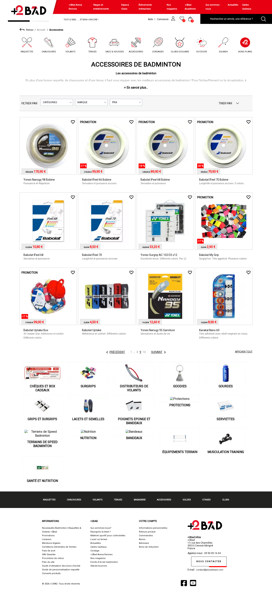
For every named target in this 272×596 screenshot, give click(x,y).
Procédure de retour (53, 558)
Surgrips (88, 386)
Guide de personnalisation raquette (60, 569)
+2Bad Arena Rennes (75, 7)
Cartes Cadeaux (246, 7)
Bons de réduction (149, 547)
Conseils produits (51, 573)
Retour (29, 29)
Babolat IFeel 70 (92, 254)
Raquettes (27, 51)
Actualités (233, 5)
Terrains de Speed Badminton (42, 444)
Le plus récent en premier (237, 103)
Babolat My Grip (209, 254)
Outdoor (201, 51)
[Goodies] (180, 373)
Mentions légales (51, 543)
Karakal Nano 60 (209, 330)
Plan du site (48, 562)
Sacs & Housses (114, 51)
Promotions (48, 535)
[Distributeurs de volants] (134, 373)
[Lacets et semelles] (88, 406)
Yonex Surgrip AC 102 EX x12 (159, 254)
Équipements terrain (179, 452)
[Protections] (180, 399)
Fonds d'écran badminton (104, 562)
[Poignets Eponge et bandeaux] (134, 406)
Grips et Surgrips (42, 419)
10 (144, 352)
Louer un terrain (98, 539)
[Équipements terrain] (180, 439)
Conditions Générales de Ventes (59, 547)
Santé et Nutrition (42, 481)
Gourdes (226, 386)
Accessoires (136, 51)
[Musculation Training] (226, 439)
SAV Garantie (49, 554)
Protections (179, 405)
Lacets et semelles (88, 419)
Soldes (187, 499)
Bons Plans (245, 51)
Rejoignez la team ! (100, 531)
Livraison (46, 539)
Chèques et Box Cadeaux (42, 388)
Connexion (163, 19)
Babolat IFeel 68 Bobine (155, 179)
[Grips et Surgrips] (42, 406)
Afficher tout (243, 351)
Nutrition (88, 438)
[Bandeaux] (134, 432)
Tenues (92, 51)
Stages (206, 499)
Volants (70, 51)
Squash (223, 51)
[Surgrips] (88, 373)
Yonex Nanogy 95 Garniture (158, 330)
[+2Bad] (30, 12)
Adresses (144, 543)
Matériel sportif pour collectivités (107, 535)
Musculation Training (225, 452)
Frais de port (48, 550)
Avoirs (142, 539)
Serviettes (226, 419)
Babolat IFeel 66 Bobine (96, 179)
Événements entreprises (145, 7)
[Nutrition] (88, 432)
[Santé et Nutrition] (42, 468)
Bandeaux (134, 438)
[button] (136, 87)
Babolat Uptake (91, 330)
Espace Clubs (125, 7)
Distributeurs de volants (134, 388)
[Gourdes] (226, 373)
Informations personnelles (153, 528)
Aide (150, 19)
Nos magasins (172, 7)
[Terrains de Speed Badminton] (42, 434)
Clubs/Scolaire (180, 51)
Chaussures (49, 51)
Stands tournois (98, 566)
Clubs (225, 499)
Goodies (180, 386)
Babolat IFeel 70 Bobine (213, 179)
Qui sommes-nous (212, 7)
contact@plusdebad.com (209, 570)
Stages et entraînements (101, 7)
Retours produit (147, 531)
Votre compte (148, 521)
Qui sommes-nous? (100, 528)
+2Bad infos (194, 537)
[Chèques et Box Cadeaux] (42, 373)
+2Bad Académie (190, 7)
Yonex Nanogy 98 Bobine (39, 179)
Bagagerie (140, 499)
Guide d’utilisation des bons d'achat (61, 566)
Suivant (159, 352)
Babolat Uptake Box (35, 330)
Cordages (158, 51)
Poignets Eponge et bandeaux (134, 421)
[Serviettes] (226, 406)
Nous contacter (208, 561)
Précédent (115, 352)
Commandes (146, 535)
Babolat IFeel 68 (33, 254)
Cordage (94, 550)
